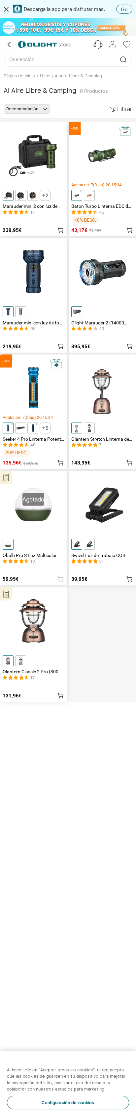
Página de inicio (19, 75)
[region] (68, 1065)
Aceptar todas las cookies (68, 1101)
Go (124, 9)
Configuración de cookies (68, 1069)
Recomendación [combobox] (22, 108)
